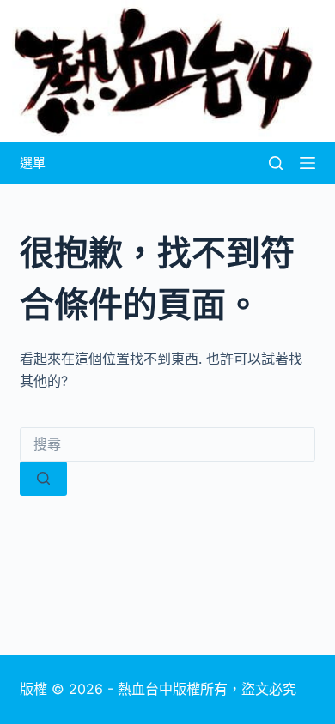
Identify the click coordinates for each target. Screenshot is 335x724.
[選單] (307, 163)
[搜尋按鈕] (43, 479)
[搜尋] (276, 163)
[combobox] (167, 444)
